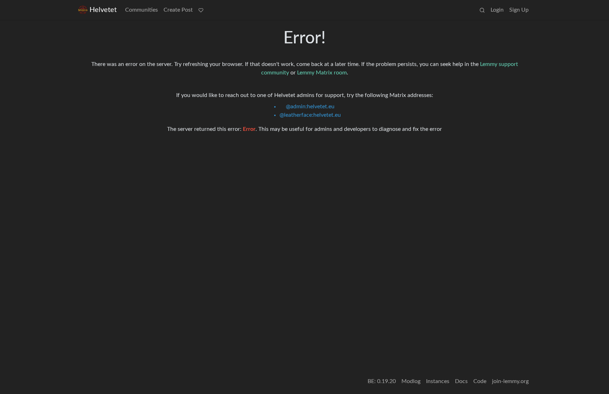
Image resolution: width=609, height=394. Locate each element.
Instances (437, 381)
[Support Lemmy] (201, 10)
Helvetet (103, 9)
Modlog (410, 381)
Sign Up (519, 10)
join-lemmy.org (510, 381)
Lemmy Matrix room (322, 72)
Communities (141, 10)
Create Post (178, 10)
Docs (461, 381)
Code (479, 381)
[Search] (482, 10)
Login (497, 10)
